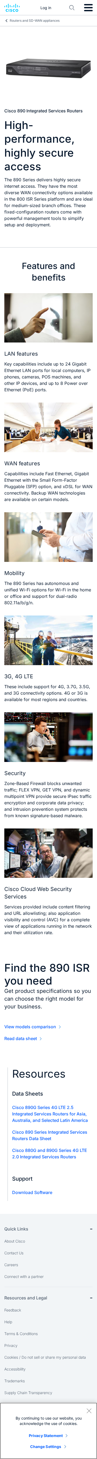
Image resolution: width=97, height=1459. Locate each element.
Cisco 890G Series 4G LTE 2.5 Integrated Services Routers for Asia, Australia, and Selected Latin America (50, 1114)
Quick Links (16, 1229)
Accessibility (15, 1369)
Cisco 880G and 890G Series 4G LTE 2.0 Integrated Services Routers (49, 1153)
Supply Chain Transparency (28, 1392)
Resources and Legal (25, 1297)
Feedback (12, 1310)
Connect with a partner (24, 1276)
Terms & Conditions (21, 1333)
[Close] (89, 1410)
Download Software (32, 1192)
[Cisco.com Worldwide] (12, 8)
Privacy (11, 1345)
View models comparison (30, 1026)
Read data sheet (20, 1038)
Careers (11, 1264)
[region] (48, 1431)
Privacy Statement (46, 1435)
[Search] (71, 7)
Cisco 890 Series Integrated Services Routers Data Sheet (49, 1135)
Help (8, 1322)
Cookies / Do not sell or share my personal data (45, 1357)
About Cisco (14, 1241)
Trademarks (14, 1381)
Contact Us (13, 1253)
